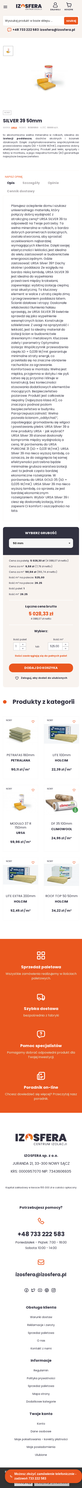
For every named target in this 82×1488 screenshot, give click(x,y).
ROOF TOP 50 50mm (61, 896)
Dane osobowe (41, 1431)
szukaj (71, 21)
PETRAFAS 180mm (20, 755)
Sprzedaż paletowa (41, 1333)
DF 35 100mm (61, 823)
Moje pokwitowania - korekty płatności (41, 1439)
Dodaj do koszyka (41, 668)
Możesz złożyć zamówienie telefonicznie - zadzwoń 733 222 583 (45, 1476)
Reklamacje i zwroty (41, 1325)
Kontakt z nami (41, 1348)
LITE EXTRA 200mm (20, 896)
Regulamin (41, 1370)
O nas (41, 1341)
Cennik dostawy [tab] (21, 191)
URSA (14, 127)
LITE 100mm (62, 755)
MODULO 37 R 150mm (20, 825)
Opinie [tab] (53, 183)
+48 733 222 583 (26, 30)
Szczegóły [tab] (31, 183)
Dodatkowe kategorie (41, 1402)
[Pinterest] (46, 1290)
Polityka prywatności (41, 1378)
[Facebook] (26, 1290)
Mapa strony (41, 1394)
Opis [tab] (11, 183)
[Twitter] (33, 1290)
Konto (41, 1424)
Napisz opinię (13, 177)
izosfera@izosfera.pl (57, 30)
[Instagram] (53, 1290)
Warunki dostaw (41, 1317)
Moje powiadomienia (41, 1447)
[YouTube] (40, 1290)
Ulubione (41, 1455)
